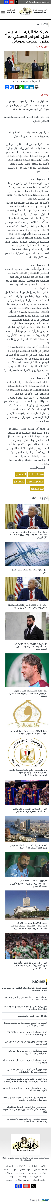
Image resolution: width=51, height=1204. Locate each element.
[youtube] (11, 2)
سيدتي (32, 1173)
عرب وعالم (25, 1169)
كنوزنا (12, 1176)
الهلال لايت (35, 1176)
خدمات (9, 1180)
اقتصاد (43, 1173)
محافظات (20, 1173)
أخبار (43, 1166)
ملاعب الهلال (40, 1169)
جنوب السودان (35, 481)
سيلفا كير (19, 481)
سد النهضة (37, 488)
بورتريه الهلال (22, 1180)
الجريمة (9, 1166)
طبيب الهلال (39, 1180)
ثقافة (6, 1169)
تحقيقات (21, 1166)
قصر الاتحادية (36, 474)
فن (14, 1169)
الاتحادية (42, 24)
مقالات (8, 1173)
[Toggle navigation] (3, 13)
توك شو (22, 1176)
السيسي (21, 474)
